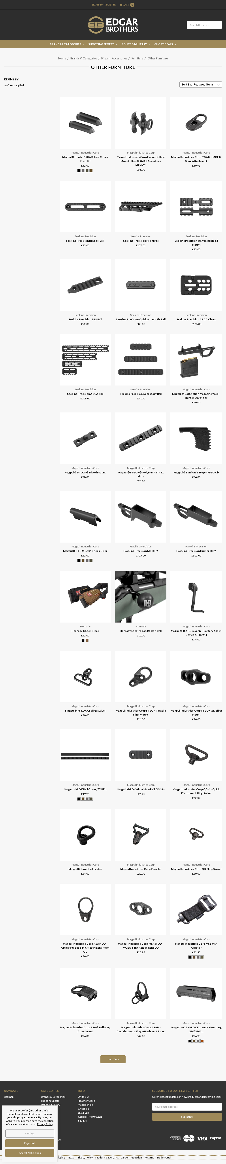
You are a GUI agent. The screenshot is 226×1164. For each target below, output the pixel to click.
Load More (113, 1059)
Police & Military (134, 44)
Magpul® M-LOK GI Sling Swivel (85, 710)
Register (110, 4)
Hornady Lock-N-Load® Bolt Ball (141, 630)
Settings (30, 1133)
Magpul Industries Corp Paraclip (140, 869)
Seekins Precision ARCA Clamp (196, 319)
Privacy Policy (45, 1124)
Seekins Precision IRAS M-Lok (85, 240)
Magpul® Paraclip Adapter (85, 869)
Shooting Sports (101, 44)
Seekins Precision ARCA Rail (85, 393)
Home (62, 58)
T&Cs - (72, 1157)
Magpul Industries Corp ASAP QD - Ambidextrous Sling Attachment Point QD (85, 947)
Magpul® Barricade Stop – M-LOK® (196, 472)
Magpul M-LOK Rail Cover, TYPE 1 (85, 789)
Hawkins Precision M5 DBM (140, 551)
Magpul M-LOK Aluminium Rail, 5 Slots (141, 789)
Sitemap (8, 1096)
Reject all (29, 1143)
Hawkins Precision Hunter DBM (196, 551)
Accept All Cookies (30, 1153)
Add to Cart (196, 378)
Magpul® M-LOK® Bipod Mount (85, 472)
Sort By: (187, 84)
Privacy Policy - (86, 1157)
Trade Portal (164, 1157)
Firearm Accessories (114, 58)
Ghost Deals (163, 44)
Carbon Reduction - (133, 1157)
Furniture (137, 58)
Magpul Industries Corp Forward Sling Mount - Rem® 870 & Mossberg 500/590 (141, 161)
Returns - (151, 1157)
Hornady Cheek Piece (85, 630)
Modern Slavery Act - (108, 1157)
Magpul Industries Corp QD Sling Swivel (196, 869)
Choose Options (85, 141)
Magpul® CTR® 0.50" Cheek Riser (85, 551)
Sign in (96, 4)
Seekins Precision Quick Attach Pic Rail (141, 319)
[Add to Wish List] (106, 114)
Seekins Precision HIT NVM (140, 240)
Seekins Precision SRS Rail (85, 319)
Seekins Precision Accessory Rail (141, 393)
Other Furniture (158, 58)
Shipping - (61, 1157)
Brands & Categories (65, 44)
